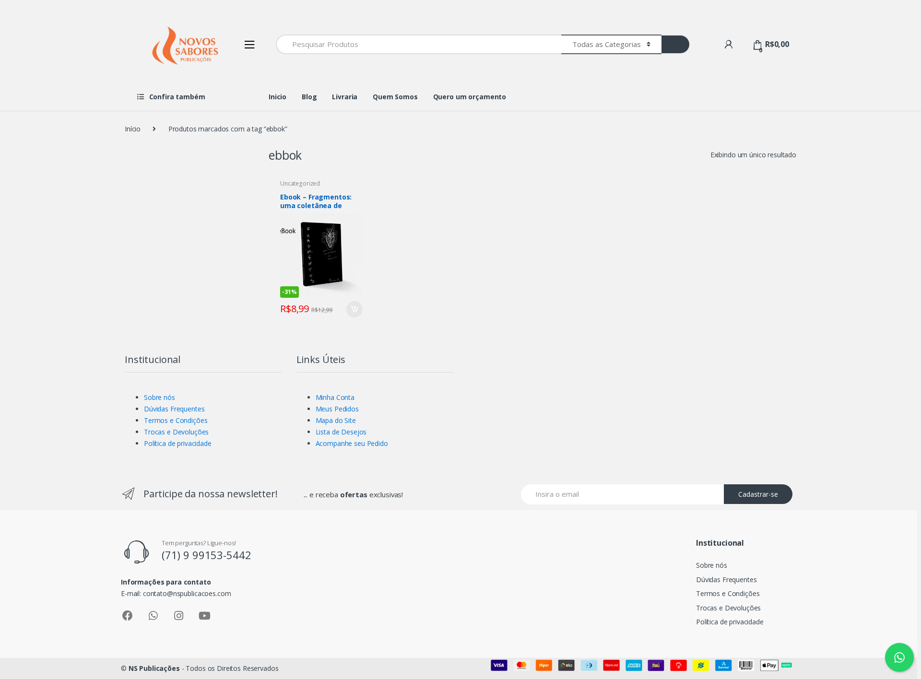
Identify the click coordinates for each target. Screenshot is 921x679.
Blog (309, 96)
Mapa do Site (336, 420)
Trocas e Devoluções (176, 431)
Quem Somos (395, 96)
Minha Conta (335, 397)
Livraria (344, 96)
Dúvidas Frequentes (174, 408)
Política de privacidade (178, 443)
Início (133, 128)
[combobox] (418, 44)
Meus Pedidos (337, 408)
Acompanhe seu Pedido (352, 443)
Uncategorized (300, 183)
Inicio (277, 96)
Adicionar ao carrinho (354, 309)
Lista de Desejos (341, 431)
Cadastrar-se (758, 494)
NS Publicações (154, 668)
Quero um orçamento (469, 96)
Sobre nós (159, 397)
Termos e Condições (175, 420)
